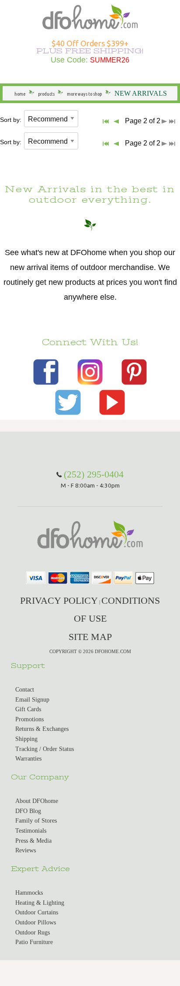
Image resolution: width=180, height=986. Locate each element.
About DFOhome (36, 801)
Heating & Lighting (39, 903)
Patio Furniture (34, 942)
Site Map (90, 636)
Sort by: (10, 119)
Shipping (26, 739)
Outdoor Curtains (36, 912)
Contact (24, 689)
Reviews (25, 850)
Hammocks (29, 892)
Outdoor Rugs (32, 932)
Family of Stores (36, 820)
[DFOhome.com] (90, 16)
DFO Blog (28, 811)
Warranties (28, 758)
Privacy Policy (59, 600)
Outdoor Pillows (35, 922)
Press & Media (33, 840)
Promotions (29, 719)
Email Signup (32, 699)
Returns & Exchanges (42, 729)
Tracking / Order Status (44, 749)
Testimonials (30, 830)
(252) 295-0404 (94, 474)
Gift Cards (28, 709)
